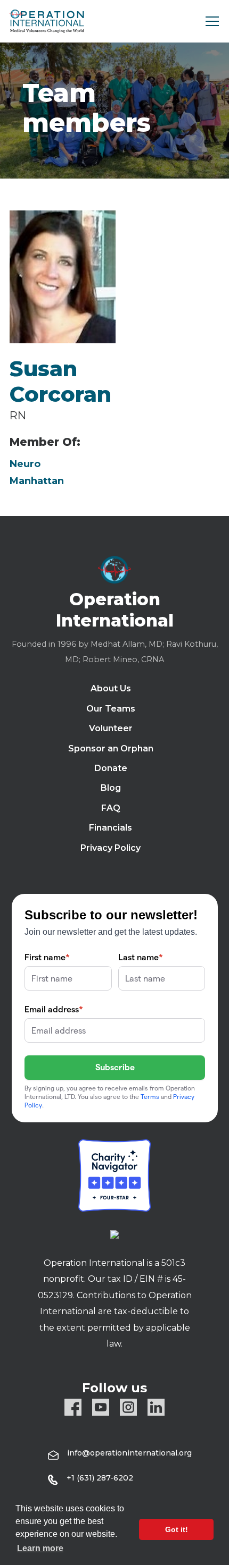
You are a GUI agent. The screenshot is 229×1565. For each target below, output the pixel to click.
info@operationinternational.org (129, 1453)
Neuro (25, 464)
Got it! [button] (176, 1529)
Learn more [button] (40, 1548)
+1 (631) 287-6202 (100, 1478)
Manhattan (37, 481)
